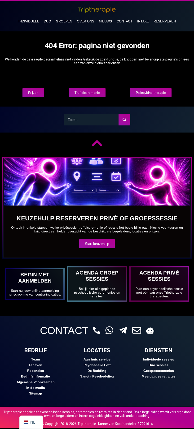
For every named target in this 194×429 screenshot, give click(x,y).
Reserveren (165, 21)
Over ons (85, 21)
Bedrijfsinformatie (35, 376)
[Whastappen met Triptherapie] (109, 330)
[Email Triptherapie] (136, 330)
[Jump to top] (97, 143)
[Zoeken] (124, 119)
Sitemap (35, 393)
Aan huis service (97, 359)
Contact (124, 21)
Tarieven (35, 365)
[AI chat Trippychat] (150, 330)
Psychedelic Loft (97, 365)
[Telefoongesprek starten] (96, 330)
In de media (35, 388)
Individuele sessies (158, 359)
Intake (143, 21)
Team (35, 359)
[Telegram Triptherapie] (123, 330)
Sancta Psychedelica (97, 376)
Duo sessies (158, 365)
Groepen (64, 21)
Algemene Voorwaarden (36, 382)
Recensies (35, 371)
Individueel (28, 21)
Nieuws (105, 21)
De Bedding (97, 371)
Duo (47, 21)
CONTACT (64, 330)
